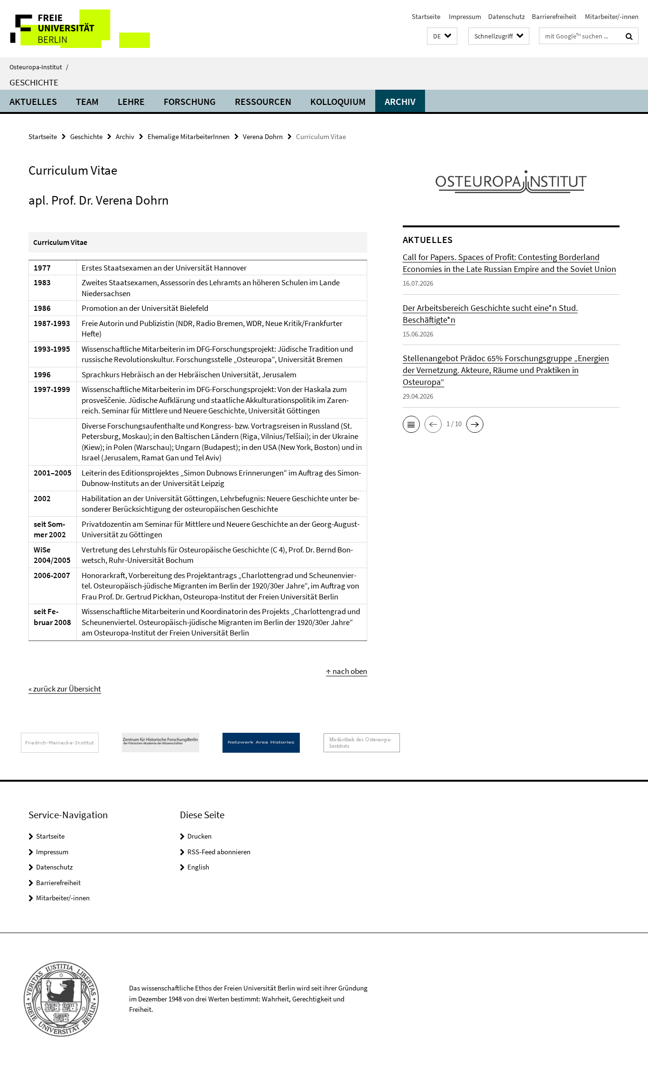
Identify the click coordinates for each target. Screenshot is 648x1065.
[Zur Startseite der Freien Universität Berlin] (79, 28)
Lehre (131, 101)
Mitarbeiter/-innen (611, 16)
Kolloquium (338, 101)
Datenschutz (506, 16)
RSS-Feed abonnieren (218, 851)
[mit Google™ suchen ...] (629, 36)
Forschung (190, 101)
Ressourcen (263, 101)
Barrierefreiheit (554, 16)
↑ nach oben (346, 671)
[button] (442, 36)
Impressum (464, 16)
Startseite (426, 16)
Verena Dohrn (263, 136)
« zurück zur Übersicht (64, 688)
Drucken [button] (199, 836)
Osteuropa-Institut (38, 67)
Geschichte (33, 82)
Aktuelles (33, 101)
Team (87, 101)
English (198, 866)
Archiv (400, 101)
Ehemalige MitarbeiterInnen (189, 136)
